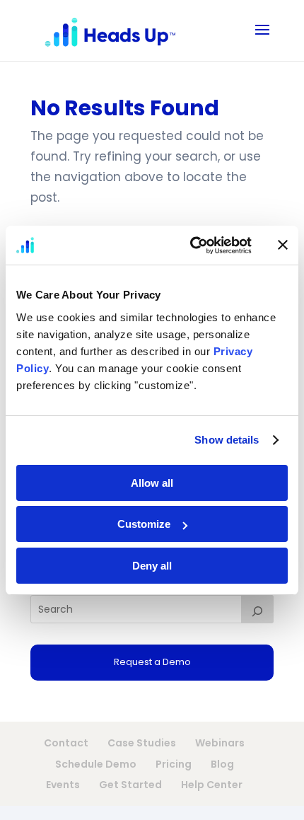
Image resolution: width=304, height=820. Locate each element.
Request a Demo (152, 662)
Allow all (152, 483)
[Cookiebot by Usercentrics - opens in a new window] (191, 245)
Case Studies (141, 743)
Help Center (211, 785)
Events (63, 785)
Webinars (220, 743)
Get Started (130, 785)
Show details (226, 440)
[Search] (257, 609)
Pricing (174, 764)
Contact (66, 743)
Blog (222, 764)
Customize (143, 524)
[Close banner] (283, 245)
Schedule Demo (95, 764)
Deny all (152, 566)
